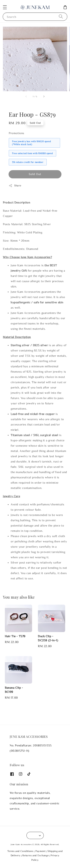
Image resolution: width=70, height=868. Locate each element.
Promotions (16, 133)
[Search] (61, 16)
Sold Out (35, 174)
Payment (40, 851)
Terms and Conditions (20, 851)
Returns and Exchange (35, 855)
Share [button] (17, 185)
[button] (5, 7)
